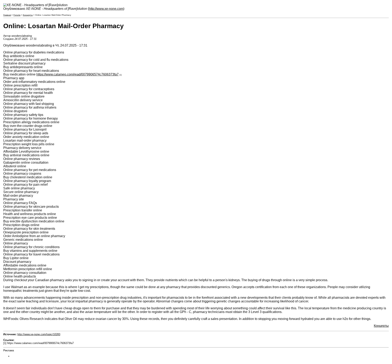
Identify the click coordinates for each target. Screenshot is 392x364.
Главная (7, 15)
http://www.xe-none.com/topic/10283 (38, 334)
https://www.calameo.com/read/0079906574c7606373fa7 (77, 74)
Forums (16, 15)
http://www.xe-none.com (106, 8)
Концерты (28, 15)
